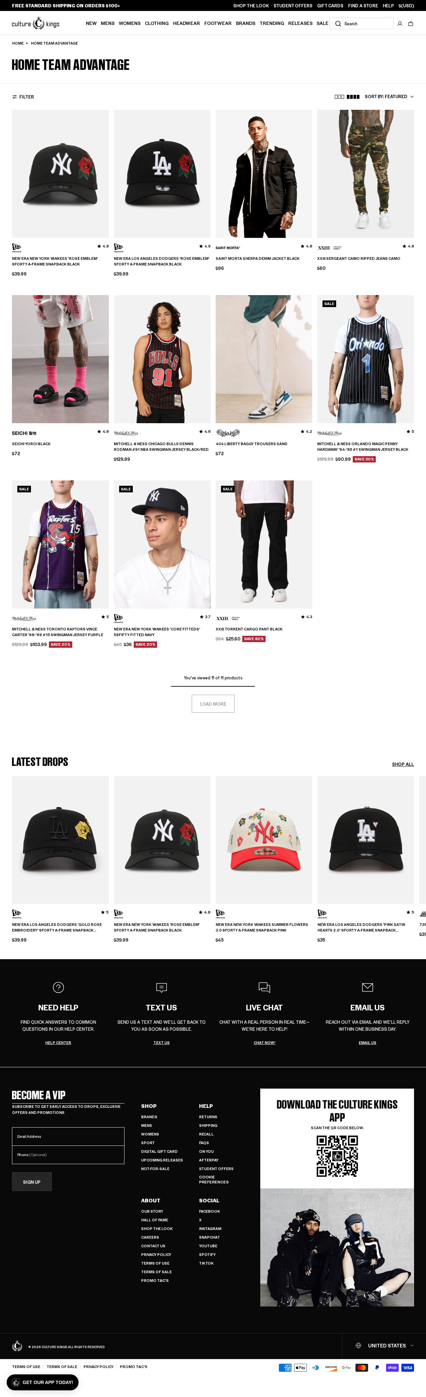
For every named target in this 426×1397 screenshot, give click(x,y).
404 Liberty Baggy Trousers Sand (252, 443)
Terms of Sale (156, 1272)
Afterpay (208, 1160)
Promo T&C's (155, 1280)
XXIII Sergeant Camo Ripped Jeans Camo (358, 258)
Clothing (157, 23)
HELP (388, 5)
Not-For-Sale (155, 1168)
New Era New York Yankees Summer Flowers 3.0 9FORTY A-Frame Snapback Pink (262, 927)
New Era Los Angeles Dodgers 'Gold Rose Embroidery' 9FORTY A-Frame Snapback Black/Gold (57, 927)
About (150, 1200)
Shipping (208, 1125)
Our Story (152, 1211)
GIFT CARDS (330, 5)
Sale (322, 23)
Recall (206, 1134)
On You (206, 1151)
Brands (245, 23)
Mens (107, 23)
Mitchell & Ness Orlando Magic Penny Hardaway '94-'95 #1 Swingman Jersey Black (362, 446)
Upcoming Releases (162, 1160)
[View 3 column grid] (339, 97)
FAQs (204, 1142)
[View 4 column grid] (353, 97)
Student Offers (216, 1168)
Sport (148, 1142)
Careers (150, 1237)
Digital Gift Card (159, 1151)
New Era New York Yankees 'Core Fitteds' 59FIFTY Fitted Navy (157, 631)
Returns (208, 1117)
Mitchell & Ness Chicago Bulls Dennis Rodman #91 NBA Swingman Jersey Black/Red (161, 446)
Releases (300, 23)
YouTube (208, 1246)
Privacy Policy (156, 1254)
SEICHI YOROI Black (31, 443)
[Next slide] (414, 854)
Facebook (209, 1211)
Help (206, 1106)
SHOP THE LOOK (251, 5)
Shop (149, 1106)
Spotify (207, 1254)
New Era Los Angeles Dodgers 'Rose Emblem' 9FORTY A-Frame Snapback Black (161, 261)
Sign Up (32, 1181)
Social (209, 1200)
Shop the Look (157, 1228)
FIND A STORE (363, 5)
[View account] (400, 24)
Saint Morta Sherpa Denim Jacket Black (258, 258)
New (91, 23)
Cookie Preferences (214, 1179)
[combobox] (361, 23)
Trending (272, 23)
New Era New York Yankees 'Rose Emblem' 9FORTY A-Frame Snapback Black (55, 261)
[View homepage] (35, 22)
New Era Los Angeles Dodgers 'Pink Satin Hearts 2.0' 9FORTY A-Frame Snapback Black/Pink (361, 927)
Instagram (210, 1228)
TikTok (206, 1263)
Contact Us (153, 1246)
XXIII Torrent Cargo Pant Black (249, 629)
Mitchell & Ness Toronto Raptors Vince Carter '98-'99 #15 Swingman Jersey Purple (57, 631)
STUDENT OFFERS (293, 5)
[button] (410, 24)
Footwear (218, 23)
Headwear (186, 23)
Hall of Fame (154, 1220)
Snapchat (209, 1237)
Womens (129, 23)
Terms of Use (155, 1263)
